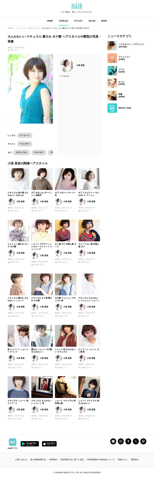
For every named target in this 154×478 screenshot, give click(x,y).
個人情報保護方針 (38, 459)
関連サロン (123, 459)
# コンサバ (24, 144)
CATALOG (63, 21)
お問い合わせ (21, 459)
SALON (91, 21)
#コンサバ (38, 152)
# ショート (24, 135)
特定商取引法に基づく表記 (72, 459)
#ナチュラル (21, 152)
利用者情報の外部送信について (101, 459)
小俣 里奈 (80, 65)
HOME (50, 21)
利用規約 (53, 459)
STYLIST (78, 21)
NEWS (104, 21)
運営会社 (135, 459)
